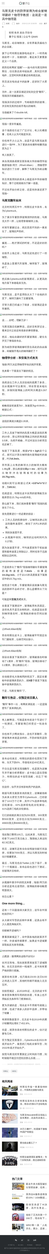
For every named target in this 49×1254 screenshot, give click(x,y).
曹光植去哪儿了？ (28, 1143)
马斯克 (14, 1071)
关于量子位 (11, 1245)
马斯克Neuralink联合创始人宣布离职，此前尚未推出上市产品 (33, 1118)
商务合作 (38, 1245)
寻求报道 (29, 1245)
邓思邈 (22, 1147)
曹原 (21, 1094)
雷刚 (21, 1136)
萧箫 (21, 1122)
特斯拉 (5, 1071)
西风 (21, 1164)
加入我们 (20, 1245)
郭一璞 (22, 1108)
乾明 (7, 23)
